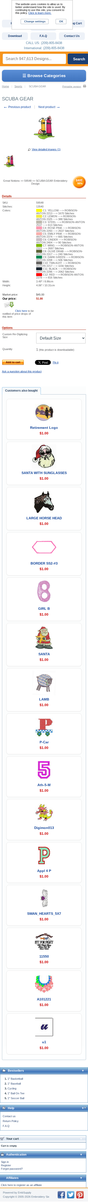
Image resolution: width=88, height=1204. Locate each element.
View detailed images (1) (46, 149)
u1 (44, 1042)
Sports (18, 86)
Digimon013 (44, 828)
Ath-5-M (44, 785)
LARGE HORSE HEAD (44, 518)
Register (6, 1165)
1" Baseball (14, 1083)
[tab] (21, 391)
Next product (49, 107)
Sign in (5, 1161)
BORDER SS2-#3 (44, 563)
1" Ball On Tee (16, 1093)
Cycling (12, 1088)
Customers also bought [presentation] (21, 390)
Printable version (71, 86)
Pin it (55, 362)
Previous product (17, 107)
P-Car (44, 742)
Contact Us (72, 36)
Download (15, 36)
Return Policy (11, 1121)
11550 (44, 956)
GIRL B (44, 609)
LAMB (44, 699)
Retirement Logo (44, 428)
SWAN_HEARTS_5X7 (44, 914)
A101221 (44, 999)
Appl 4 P (44, 871)
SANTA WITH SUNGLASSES (44, 473)
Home (5, 86)
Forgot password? (12, 1168)
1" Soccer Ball (16, 1098)
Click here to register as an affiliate (21, 1185)
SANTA (44, 654)
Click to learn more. (39, 12)
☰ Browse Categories (44, 75)
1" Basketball (15, 1078)
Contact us (9, 1116)
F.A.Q (6, 1125)
